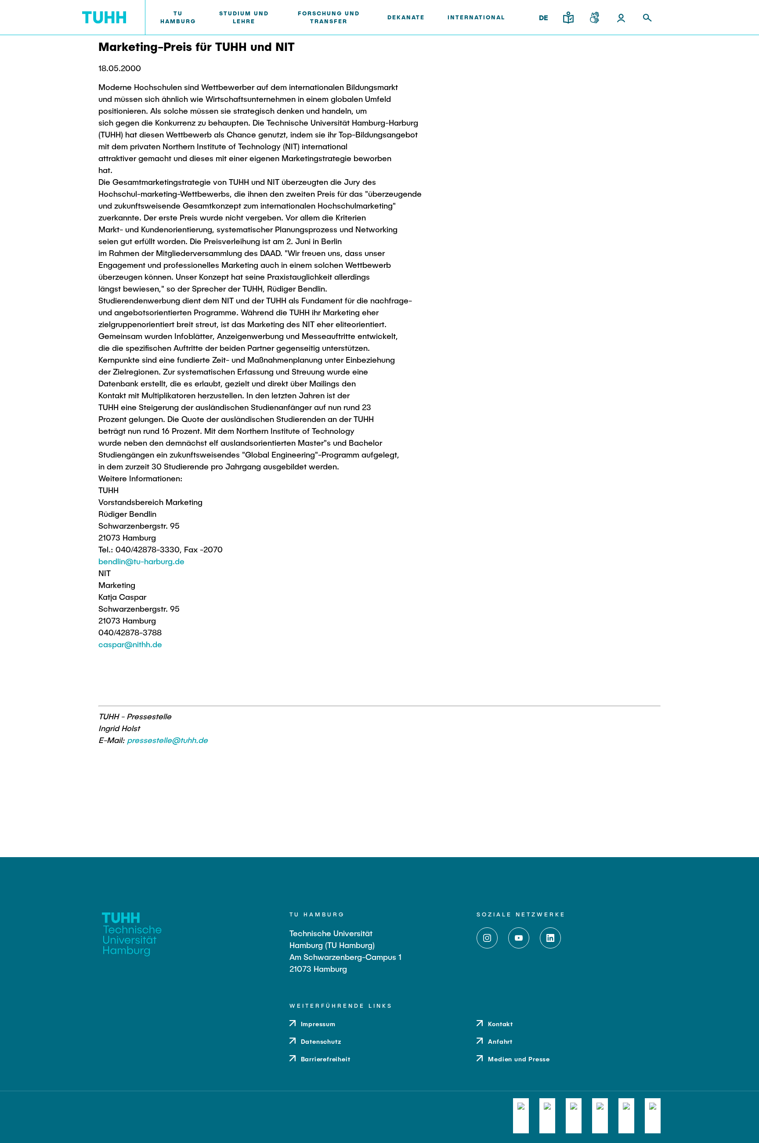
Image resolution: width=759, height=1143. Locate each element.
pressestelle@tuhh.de (167, 740)
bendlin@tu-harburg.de (141, 561)
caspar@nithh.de (130, 644)
